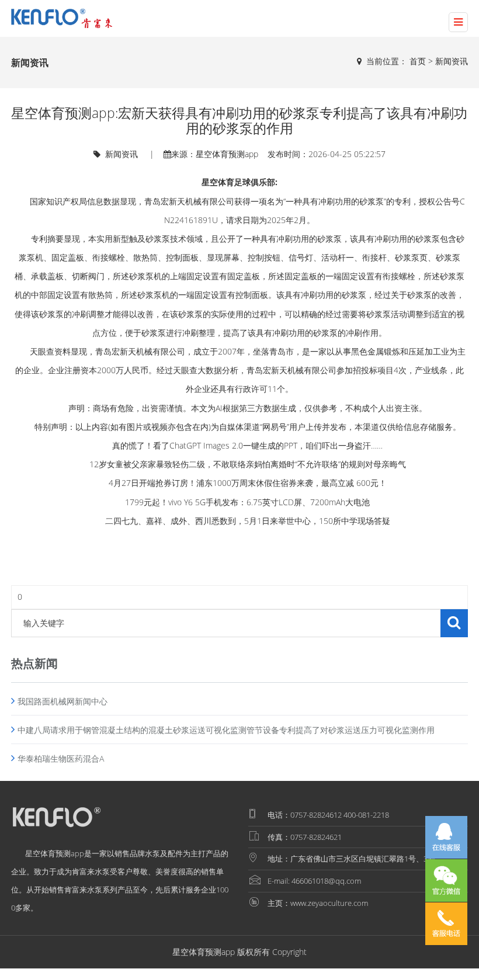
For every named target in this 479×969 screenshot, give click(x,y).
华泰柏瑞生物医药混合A (61, 758)
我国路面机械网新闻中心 (62, 701)
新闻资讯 (451, 61)
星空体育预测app (227, 153)
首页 (417, 61)
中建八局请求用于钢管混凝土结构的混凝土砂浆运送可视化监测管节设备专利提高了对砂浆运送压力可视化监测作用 (226, 729)
